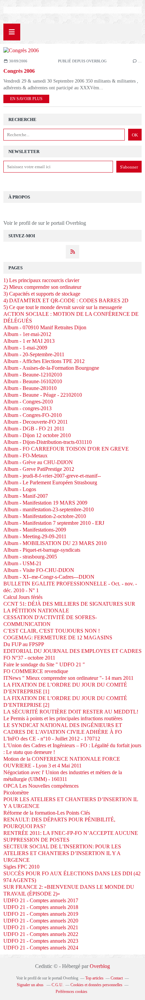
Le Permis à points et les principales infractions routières (62, 718)
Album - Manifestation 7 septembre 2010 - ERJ (53, 523)
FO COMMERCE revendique (35, 671)
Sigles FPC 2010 (21, 867)
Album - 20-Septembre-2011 (33, 354)
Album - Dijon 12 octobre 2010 (37, 435)
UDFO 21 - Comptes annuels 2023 (40, 941)
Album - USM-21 (22, 563)
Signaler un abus (31, 984)
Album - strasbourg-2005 (30, 556)
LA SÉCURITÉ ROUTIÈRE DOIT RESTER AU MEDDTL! (70, 712)
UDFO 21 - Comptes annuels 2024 (40, 947)
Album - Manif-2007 (25, 496)
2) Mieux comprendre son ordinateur (42, 287)
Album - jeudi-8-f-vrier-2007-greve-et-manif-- (52, 476)
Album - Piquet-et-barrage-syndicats (41, 550)
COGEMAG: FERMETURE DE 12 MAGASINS (57, 637)
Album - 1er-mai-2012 (27, 334)
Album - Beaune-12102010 (32, 374)
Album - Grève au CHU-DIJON (38, 462)
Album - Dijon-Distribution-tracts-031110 (47, 442)
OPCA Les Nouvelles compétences (41, 786)
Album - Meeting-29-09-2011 (34, 536)
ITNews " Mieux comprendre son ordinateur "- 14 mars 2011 (68, 678)
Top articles (94, 978)
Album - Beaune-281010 (30, 388)
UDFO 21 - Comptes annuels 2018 (40, 907)
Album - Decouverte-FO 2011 (35, 422)
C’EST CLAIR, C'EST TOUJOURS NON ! (51, 631)
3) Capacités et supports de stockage (41, 294)
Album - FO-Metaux (25, 455)
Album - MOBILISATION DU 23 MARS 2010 (55, 543)
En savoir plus (26, 98)
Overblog (100, 966)
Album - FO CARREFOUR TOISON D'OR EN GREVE (66, 449)
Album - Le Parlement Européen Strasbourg (50, 482)
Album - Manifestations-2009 (34, 530)
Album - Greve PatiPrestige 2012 (38, 469)
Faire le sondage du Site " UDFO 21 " (44, 664)
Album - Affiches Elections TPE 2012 (44, 361)
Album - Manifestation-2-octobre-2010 (44, 516)
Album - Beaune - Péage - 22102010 (42, 395)
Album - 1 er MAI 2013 (29, 341)
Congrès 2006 (19, 71)
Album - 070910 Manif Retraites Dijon (44, 327)
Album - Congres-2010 (28, 401)
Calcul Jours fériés (22, 597)
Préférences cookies (71, 991)
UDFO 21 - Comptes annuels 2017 (40, 900)
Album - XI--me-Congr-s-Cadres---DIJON (48, 577)
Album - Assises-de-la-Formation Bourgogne (51, 368)
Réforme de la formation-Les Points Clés (46, 813)
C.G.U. (57, 984)
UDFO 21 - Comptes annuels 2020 (40, 920)
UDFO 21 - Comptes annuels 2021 (40, 927)
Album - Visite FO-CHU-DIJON (38, 570)
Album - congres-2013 (27, 408)
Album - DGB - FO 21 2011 (33, 428)
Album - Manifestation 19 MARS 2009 (45, 503)
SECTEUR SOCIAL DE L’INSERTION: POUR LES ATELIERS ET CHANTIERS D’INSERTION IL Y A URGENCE (62, 853)
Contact (117, 978)
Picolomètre (16, 792)
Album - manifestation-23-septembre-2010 (48, 509)
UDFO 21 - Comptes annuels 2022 (40, 934)
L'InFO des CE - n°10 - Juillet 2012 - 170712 (51, 738)
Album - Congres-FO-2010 (32, 415)
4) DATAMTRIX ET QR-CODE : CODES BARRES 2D (65, 300)
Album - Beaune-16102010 (32, 381)
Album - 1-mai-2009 (25, 348)
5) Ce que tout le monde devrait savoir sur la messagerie (62, 307)
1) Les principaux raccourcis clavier (41, 280)
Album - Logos (19, 489)
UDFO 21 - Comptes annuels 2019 (40, 914)
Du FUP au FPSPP (23, 644)
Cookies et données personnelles (96, 984)
